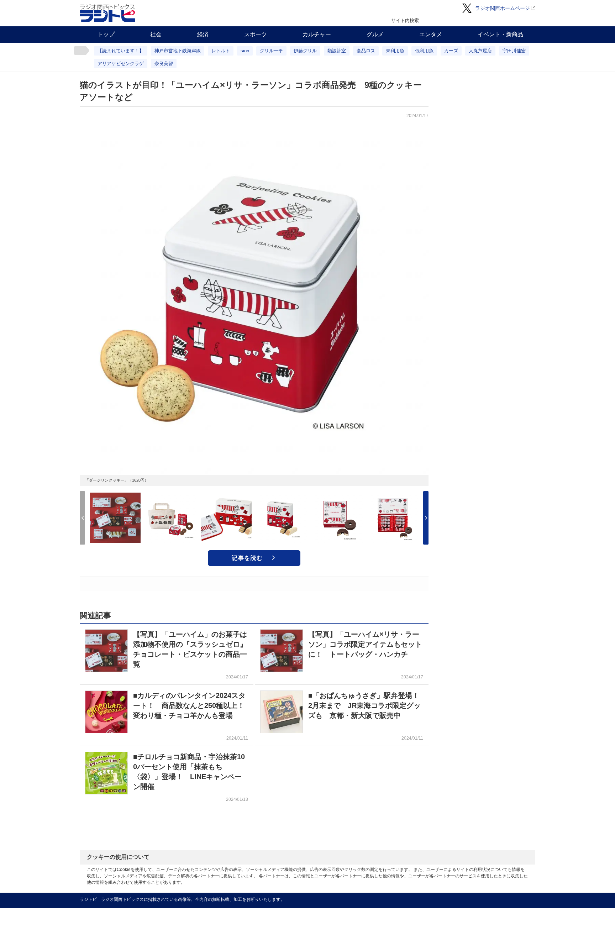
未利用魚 (395, 50)
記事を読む (247, 558)
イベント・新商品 (500, 34)
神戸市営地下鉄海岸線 (177, 50)
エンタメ (430, 34)
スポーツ (255, 34)
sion (245, 50)
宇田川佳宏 (514, 50)
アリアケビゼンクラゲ (121, 63)
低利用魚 (424, 50)
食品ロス (366, 50)
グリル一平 (271, 50)
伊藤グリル (305, 50)
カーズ (451, 50)
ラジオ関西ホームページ (502, 8)
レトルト (220, 50)
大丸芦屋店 (480, 50)
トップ (106, 34)
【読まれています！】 (121, 50)
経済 (203, 34)
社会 (156, 34)
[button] (426, 518)
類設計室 (336, 50)
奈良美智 (163, 63)
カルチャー (317, 34)
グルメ (375, 34)
